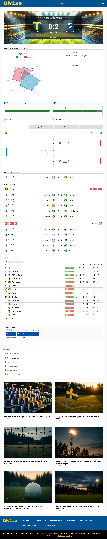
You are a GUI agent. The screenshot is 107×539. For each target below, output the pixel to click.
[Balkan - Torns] (53, 200)
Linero (14, 293)
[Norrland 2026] (53, 362)
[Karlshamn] (70, 28)
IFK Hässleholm (17, 311)
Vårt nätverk (71, 521)
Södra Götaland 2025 (10, 318)
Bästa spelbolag (86, 521)
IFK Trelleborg (17, 275)
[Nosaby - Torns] (53, 216)
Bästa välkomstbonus (30, 525)
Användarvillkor (40, 521)
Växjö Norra (16, 282)
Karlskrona (15, 271)
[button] (62, 3)
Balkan (14, 315)
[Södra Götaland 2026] (53, 366)
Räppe (14, 285)
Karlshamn (15, 300)
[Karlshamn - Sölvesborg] (53, 235)
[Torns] (36, 28)
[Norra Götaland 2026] (53, 354)
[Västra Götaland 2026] (53, 375)
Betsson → (11, 334)
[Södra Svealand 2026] (53, 370)
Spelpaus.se (23, 338)
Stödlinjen (69, 536)
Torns (14, 289)
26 (76, 268)
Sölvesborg (16, 278)
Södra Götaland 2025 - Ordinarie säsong (50, 17)
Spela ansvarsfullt (49, 525)
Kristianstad (16, 268)
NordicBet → (22, 334)
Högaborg (15, 307)
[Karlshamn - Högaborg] (53, 240)
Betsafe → (34, 334)
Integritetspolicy (56, 521)
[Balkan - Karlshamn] (53, 251)
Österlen (15, 304)
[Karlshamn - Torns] (53, 177)
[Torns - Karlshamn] (53, 195)
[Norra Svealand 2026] (53, 358)
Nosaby (14, 297)
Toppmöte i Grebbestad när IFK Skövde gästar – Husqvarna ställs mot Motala (24, 507)
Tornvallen (48, 18)
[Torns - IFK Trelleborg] (53, 211)
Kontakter (25, 521)
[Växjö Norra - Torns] (53, 206)
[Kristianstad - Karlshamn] (53, 245)
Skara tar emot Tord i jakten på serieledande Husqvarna (27, 416)
